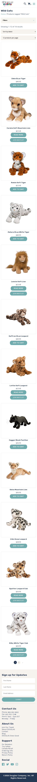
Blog (4, 734)
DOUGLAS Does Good (10, 736)
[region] (18, 765)
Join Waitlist (18, 140)
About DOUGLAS (8, 729)
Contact (5, 731)
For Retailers (7, 744)
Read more (18, 135)
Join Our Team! (8, 727)
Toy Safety (6, 746)
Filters (5, 20)
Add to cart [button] (18, 85)
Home (3, 14)
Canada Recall (7, 748)
